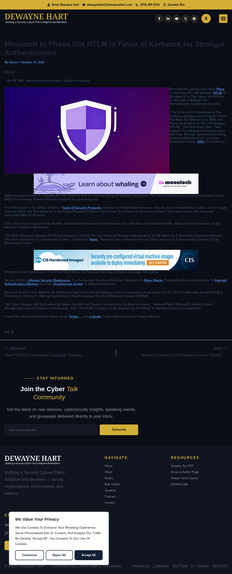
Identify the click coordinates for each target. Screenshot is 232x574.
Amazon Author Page (185, 472)
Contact (110, 502)
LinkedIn (95, 316)
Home (108, 465)
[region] (59, 538)
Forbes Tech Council (184, 478)
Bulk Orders (112, 484)
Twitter (75, 316)
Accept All (89, 555)
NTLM (217, 93)
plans (220, 89)
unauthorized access (68, 284)
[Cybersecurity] (116, 183)
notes (93, 239)
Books (109, 478)
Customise (29, 555)
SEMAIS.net (179, 484)
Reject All (59, 555)
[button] (223, 18)
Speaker (110, 490)
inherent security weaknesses (49, 280)
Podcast (110, 496)
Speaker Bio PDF (182, 465)
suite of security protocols (82, 207)
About (108, 472)
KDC (201, 141)
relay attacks (153, 280)
